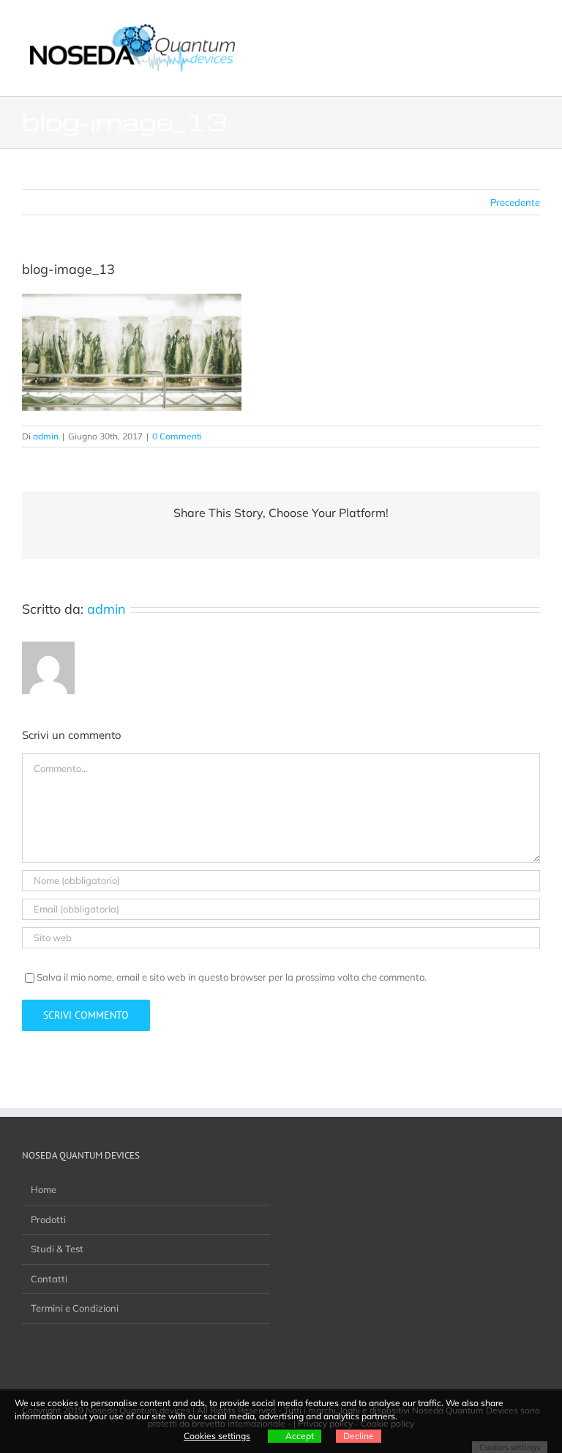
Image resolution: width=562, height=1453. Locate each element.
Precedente (515, 202)
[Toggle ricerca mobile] (508, 22)
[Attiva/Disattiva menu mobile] (534, 22)
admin (46, 436)
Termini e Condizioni (75, 1308)
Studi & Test (57, 1249)
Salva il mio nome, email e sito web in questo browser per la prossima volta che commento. (232, 977)
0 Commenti (177, 436)
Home (43, 1189)
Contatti (49, 1279)
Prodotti (48, 1219)
